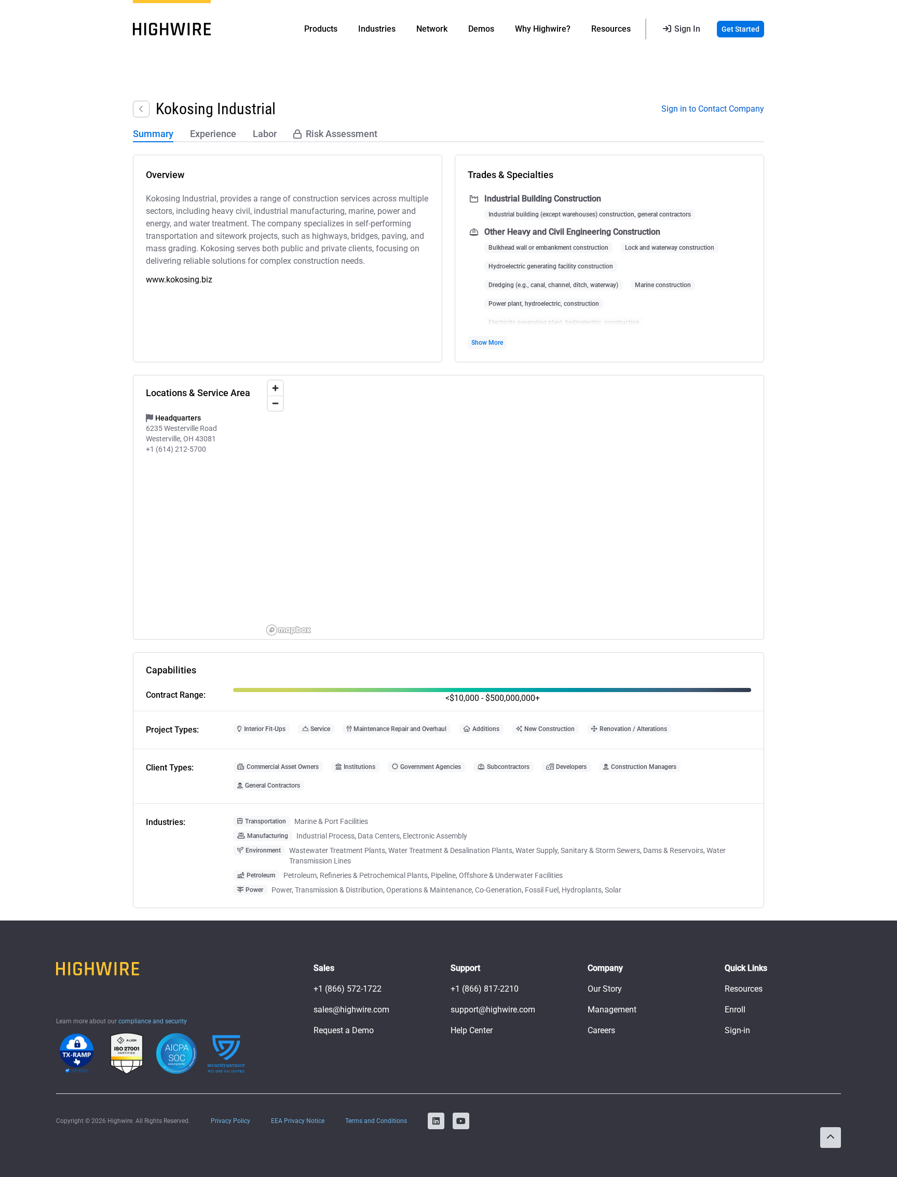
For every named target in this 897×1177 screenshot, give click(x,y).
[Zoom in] (275, 388)
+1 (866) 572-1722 (348, 989)
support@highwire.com (493, 1009)
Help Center (472, 1030)
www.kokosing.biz (179, 280)
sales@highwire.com (351, 1009)
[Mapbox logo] (288, 630)
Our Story (605, 989)
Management (612, 1009)
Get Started (740, 29)
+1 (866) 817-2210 (485, 989)
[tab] (153, 134)
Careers (601, 1030)
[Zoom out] (275, 403)
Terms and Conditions (376, 1121)
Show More (487, 342)
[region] (513, 507)
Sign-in (737, 1030)
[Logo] (172, 29)
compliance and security (152, 1021)
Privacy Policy (230, 1121)
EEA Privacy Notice (297, 1121)
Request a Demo (344, 1030)
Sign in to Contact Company (712, 109)
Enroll (735, 1009)
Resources (744, 989)
